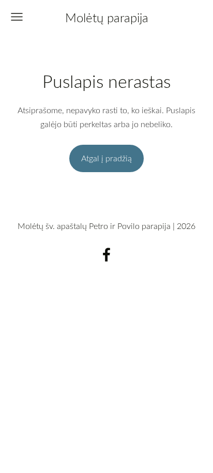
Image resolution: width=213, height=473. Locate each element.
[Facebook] (106, 255)
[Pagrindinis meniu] (17, 17)
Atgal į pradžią (106, 158)
